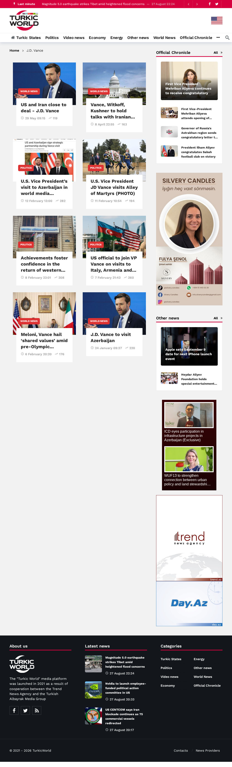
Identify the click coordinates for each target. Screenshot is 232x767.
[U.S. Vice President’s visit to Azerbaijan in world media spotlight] (44, 160)
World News (29, 91)
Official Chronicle (207, 685)
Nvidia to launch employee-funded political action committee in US (125, 688)
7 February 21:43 (108, 277)
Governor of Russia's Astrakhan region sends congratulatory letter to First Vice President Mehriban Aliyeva (199, 137)
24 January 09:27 (108, 348)
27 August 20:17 (122, 730)
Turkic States (171, 659)
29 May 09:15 (35, 118)
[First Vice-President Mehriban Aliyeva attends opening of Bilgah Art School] (169, 112)
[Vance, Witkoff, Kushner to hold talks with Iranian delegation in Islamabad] (114, 83)
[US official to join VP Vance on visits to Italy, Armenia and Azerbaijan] (114, 237)
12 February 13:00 (38, 201)
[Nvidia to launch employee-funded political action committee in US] (93, 689)
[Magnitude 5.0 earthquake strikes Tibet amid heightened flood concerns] (93, 663)
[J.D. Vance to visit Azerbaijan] (114, 313)
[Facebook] (210, 4)
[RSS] (36, 710)
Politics (25, 167)
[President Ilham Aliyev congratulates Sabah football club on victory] (169, 151)
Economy (168, 685)
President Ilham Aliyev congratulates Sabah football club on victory (198, 152)
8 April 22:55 (104, 124)
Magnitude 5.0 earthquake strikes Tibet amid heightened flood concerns (93, 4)
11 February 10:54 (108, 201)
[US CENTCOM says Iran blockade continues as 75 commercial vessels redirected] (93, 715)
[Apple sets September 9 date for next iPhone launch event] (189, 346)
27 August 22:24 (122, 673)
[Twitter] (217, 4)
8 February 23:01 (38, 277)
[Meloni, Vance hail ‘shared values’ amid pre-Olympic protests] (44, 313)
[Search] (227, 37)
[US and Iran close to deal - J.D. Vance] (44, 83)
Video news (169, 676)
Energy (199, 659)
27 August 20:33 (122, 699)
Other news (203, 668)
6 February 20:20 (38, 354)
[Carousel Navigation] (192, 4)
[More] (218, 37)
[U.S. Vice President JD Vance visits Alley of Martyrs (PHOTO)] (114, 160)
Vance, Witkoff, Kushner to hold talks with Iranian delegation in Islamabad (111, 117)
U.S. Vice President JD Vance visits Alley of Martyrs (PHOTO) (114, 187)
